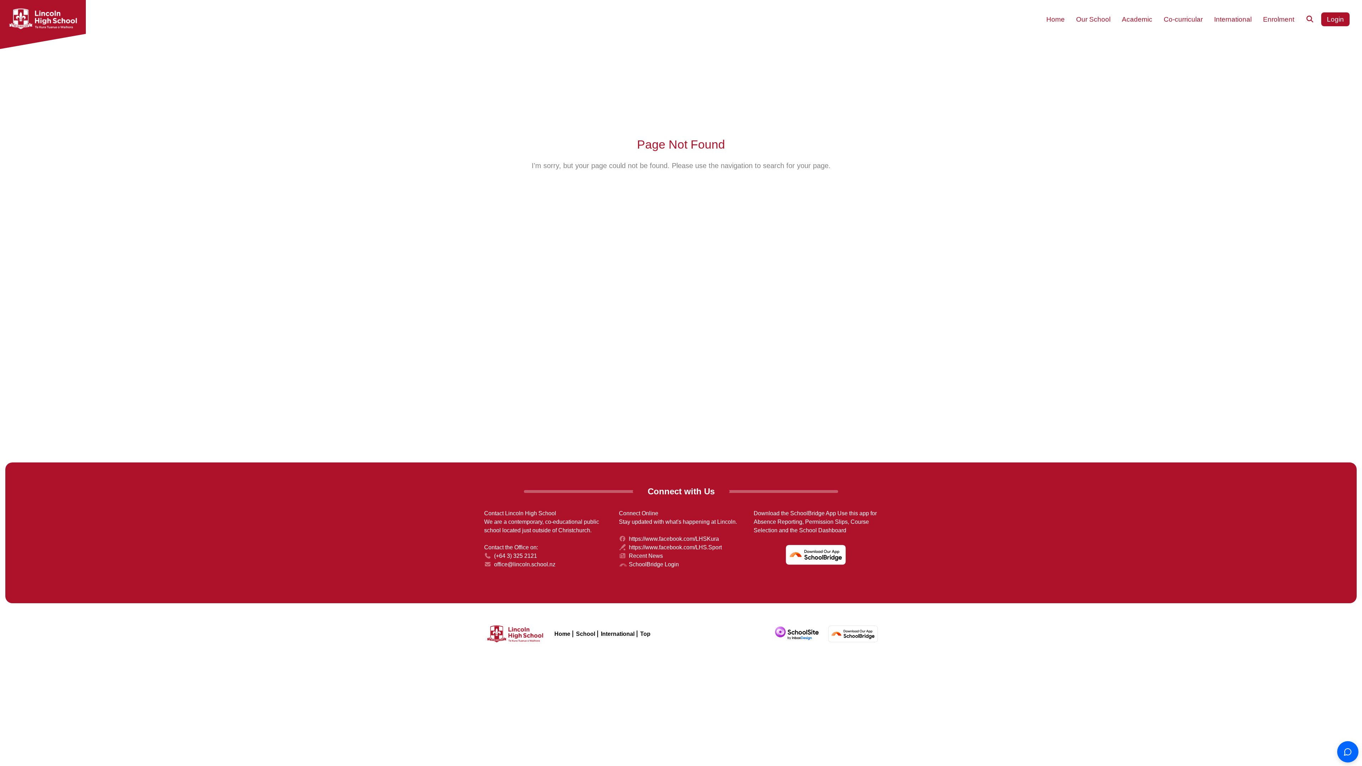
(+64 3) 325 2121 (515, 556)
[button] (1055, 19)
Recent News (646, 556)
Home (562, 634)
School (585, 634)
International (618, 634)
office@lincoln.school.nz (524, 564)
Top (645, 634)
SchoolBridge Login (654, 564)
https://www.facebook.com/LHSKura (674, 539)
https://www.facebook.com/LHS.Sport (675, 547)
